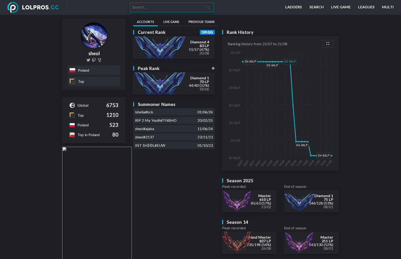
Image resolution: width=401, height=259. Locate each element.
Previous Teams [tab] (201, 22)
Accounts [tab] (145, 22)
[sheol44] (88, 60)
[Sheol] (99, 60)
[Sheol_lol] (94, 60)
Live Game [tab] (171, 22)
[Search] (208, 7)
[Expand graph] (328, 44)
